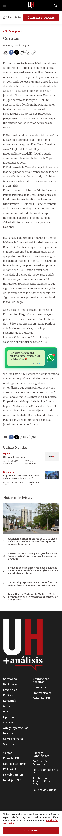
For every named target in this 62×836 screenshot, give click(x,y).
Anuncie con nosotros (41, 680)
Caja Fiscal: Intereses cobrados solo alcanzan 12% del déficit (21, 477)
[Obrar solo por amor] (52, 456)
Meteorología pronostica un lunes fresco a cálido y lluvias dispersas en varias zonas (32, 584)
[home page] (31, 6)
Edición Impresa (12, 31)
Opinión (7, 453)
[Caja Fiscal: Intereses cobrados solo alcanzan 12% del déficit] (52, 475)
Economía (8, 472)
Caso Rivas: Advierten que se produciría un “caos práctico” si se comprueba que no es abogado (32, 556)
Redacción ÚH (34, 483)
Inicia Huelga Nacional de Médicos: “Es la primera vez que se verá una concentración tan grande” (33, 597)
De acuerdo (31, 830)
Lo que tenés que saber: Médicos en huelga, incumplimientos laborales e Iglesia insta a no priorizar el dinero (33, 570)
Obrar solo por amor (15, 457)
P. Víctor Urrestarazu (31, 462)
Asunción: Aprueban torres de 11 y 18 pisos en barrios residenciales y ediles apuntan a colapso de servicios (32, 542)
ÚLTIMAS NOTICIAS (41, 17)
